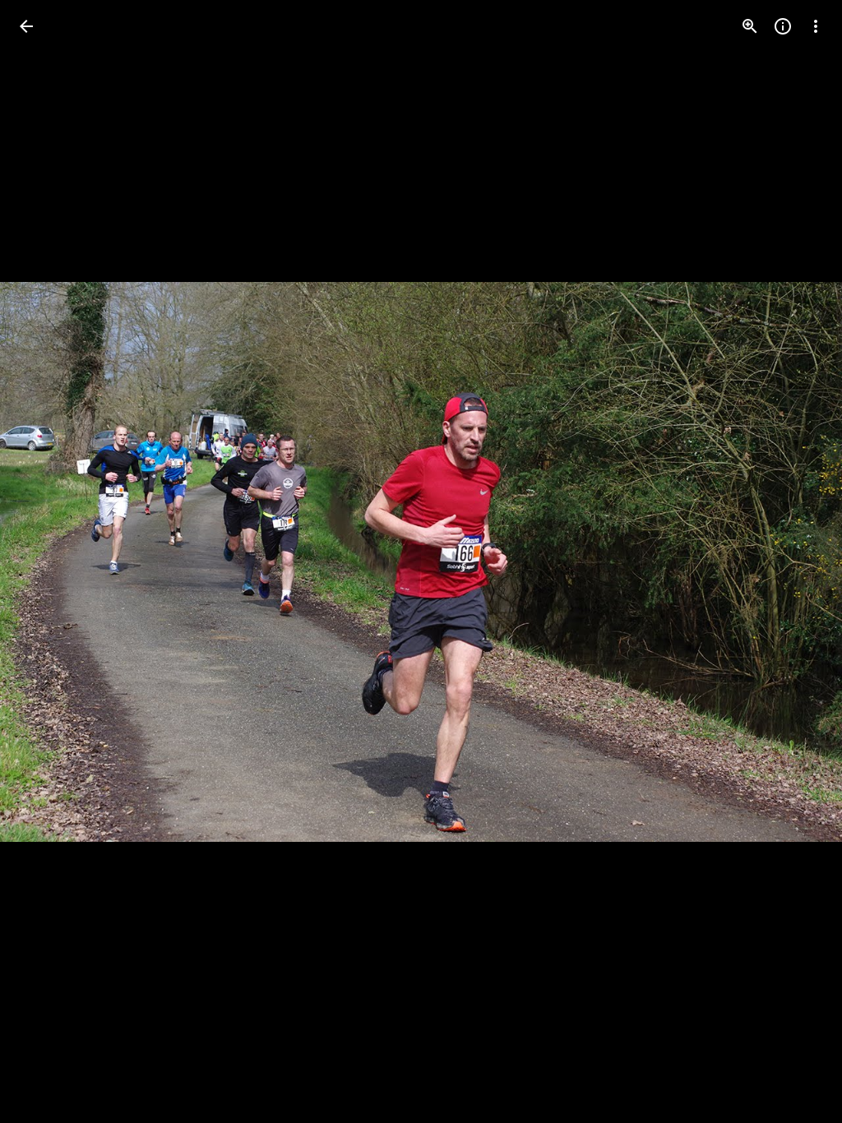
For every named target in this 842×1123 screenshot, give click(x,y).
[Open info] (782, 26)
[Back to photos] (26, 26)
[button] (46, 561)
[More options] (815, 26)
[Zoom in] (749, 26)
